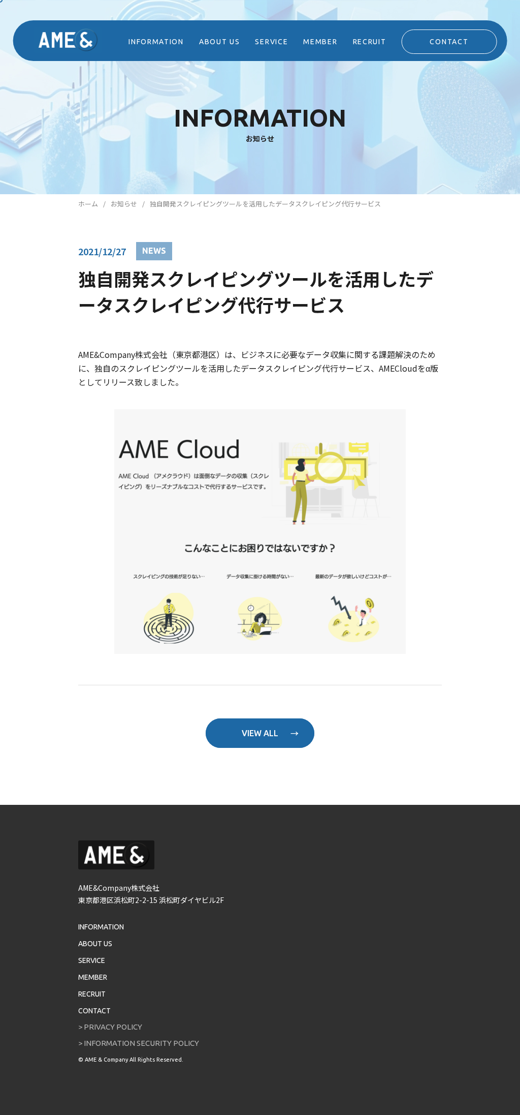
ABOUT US (219, 42)
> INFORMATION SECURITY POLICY (138, 1043)
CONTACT (449, 42)
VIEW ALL (260, 733)
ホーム (88, 203)
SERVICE (271, 42)
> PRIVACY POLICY (110, 1026)
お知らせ (124, 203)
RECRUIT (369, 42)
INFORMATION (156, 42)
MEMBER (320, 42)
